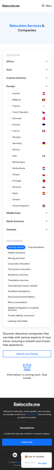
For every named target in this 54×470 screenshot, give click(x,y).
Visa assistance (36, 247)
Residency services (18, 274)
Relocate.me (32, 414)
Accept (42, 463)
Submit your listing (27, 353)
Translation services (18, 280)
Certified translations (19, 291)
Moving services (16, 258)
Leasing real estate (18, 321)
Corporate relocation (19, 263)
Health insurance (16, 252)
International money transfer (23, 285)
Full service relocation (19, 269)
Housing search (16, 247)
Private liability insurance (21, 315)
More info (30, 462)
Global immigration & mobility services (23, 308)
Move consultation (17, 302)
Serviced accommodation (21, 296)
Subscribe (27, 442)
